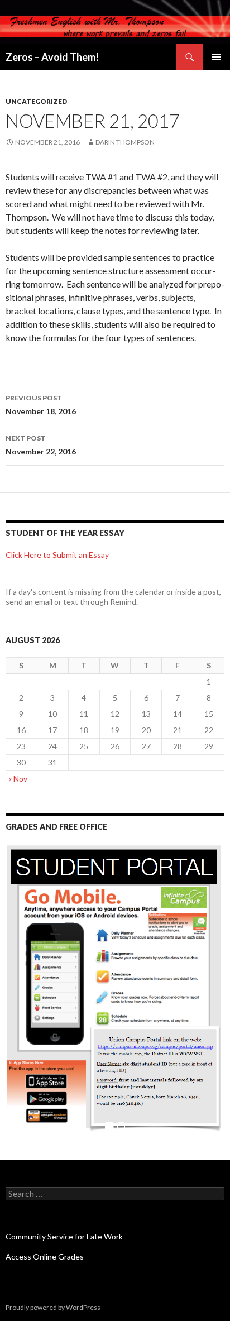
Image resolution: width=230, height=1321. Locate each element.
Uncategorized (36, 101)
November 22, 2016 (41, 445)
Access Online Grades (45, 1256)
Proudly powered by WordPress (53, 1307)
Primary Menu (216, 57)
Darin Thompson (125, 142)
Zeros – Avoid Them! (52, 57)
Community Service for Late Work (64, 1236)
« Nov (17, 778)
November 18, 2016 (41, 405)
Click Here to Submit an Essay (57, 554)
